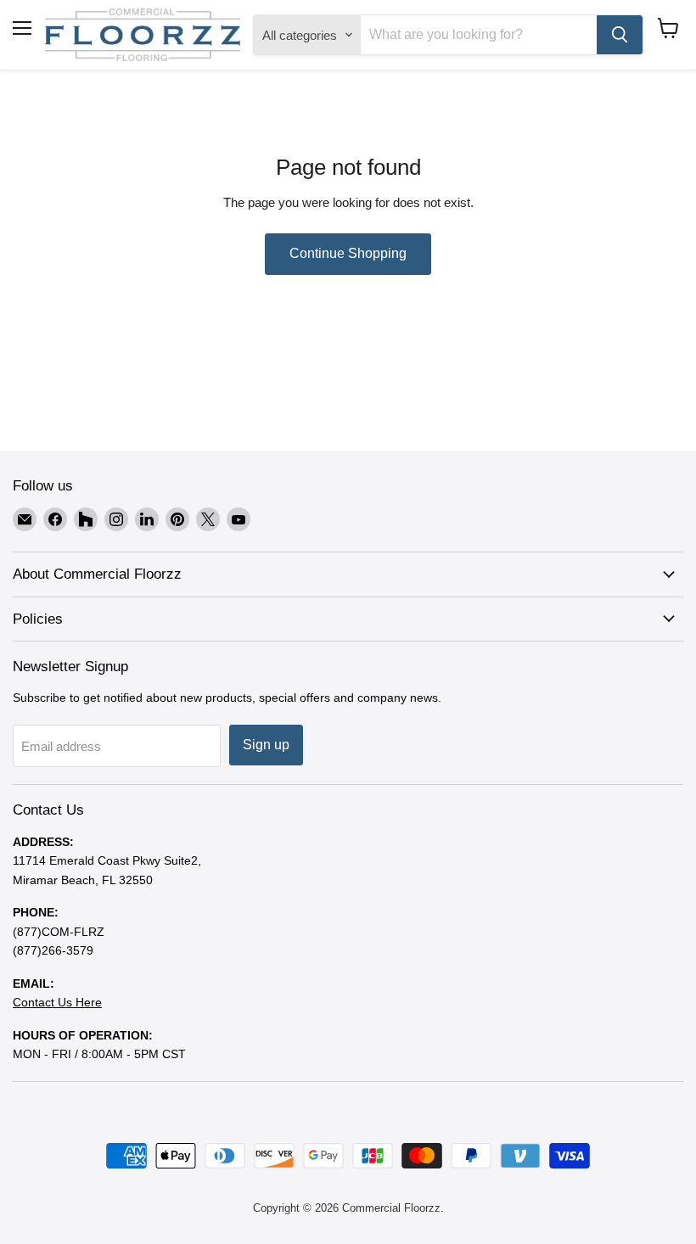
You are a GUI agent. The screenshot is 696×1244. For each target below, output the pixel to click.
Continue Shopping (348, 253)
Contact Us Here (57, 1002)
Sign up (266, 744)
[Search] (620, 34)
